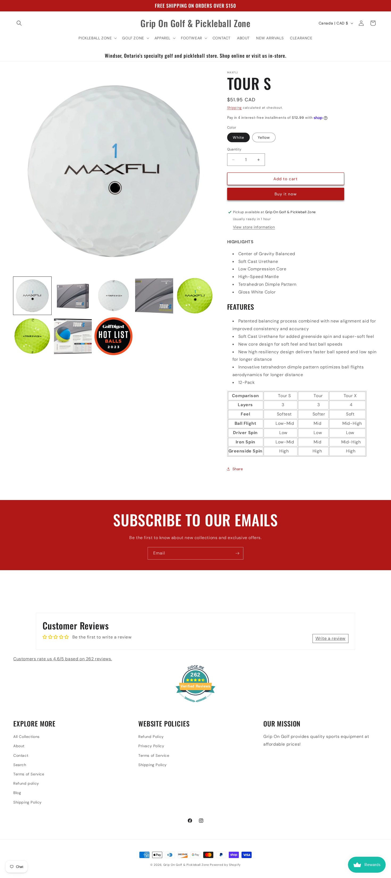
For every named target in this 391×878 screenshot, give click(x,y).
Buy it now (285, 194)
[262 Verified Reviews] (195, 705)
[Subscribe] (237, 553)
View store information (254, 227)
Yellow (264, 137)
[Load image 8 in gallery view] (113, 336)
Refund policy (26, 783)
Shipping (234, 108)
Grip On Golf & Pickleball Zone (186, 865)
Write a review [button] (330, 638)
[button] (19, 23)
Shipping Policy (27, 802)
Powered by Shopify (225, 865)
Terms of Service (28, 774)
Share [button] (237, 469)
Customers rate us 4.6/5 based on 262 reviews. (62, 659)
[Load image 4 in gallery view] (154, 296)
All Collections (26, 736)
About (18, 745)
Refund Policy (151, 736)
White (238, 137)
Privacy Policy (151, 745)
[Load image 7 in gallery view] (73, 336)
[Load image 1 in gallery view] (32, 296)
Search (19, 764)
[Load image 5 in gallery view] (195, 296)
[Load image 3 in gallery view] (113, 296)
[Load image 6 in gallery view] (32, 336)
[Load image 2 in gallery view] (73, 296)
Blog (17, 792)
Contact (20, 755)
